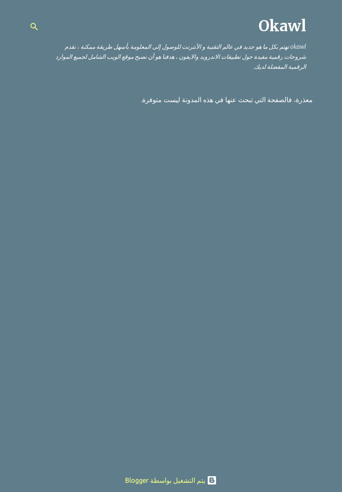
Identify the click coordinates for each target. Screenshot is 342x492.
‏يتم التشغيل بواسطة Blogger (166, 480)
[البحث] (34, 27)
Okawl (282, 26)
